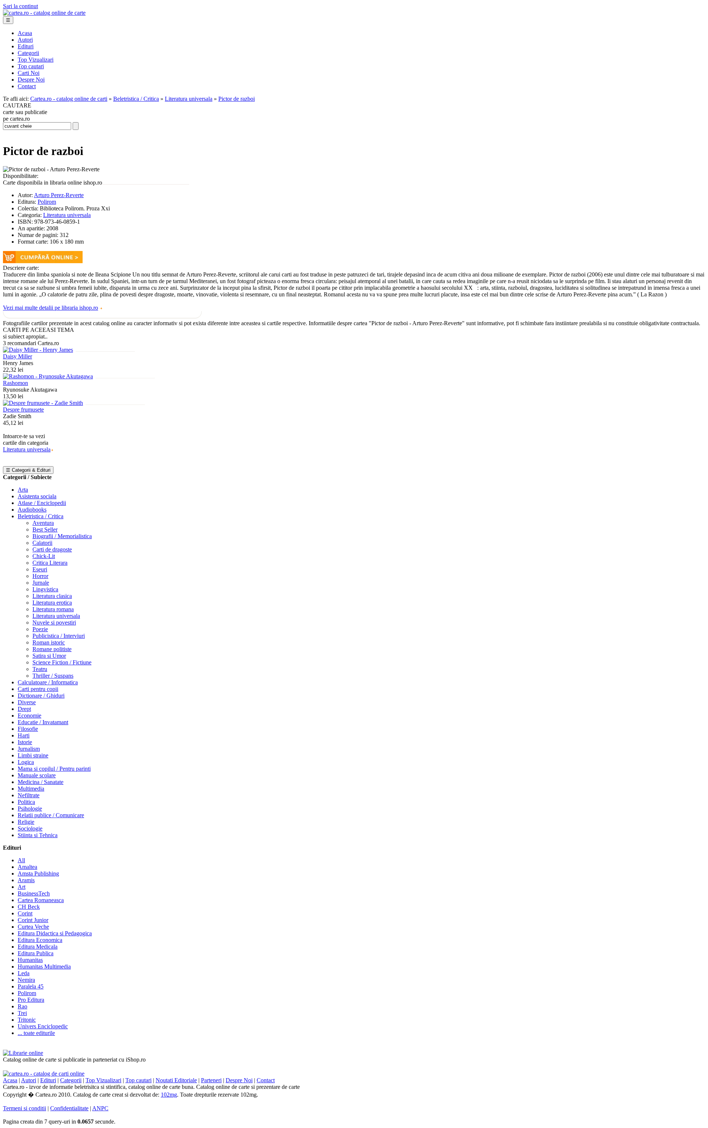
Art (21, 887)
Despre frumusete (23, 409)
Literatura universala (188, 99)
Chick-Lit (43, 556)
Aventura (43, 523)
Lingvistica (45, 589)
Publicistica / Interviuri (58, 636)
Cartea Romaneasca (41, 900)
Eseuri (39, 569)
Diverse (27, 702)
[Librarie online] (23, 1053)
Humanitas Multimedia (44, 966)
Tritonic (27, 1020)
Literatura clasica (52, 596)
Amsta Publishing (38, 873)
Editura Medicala (38, 946)
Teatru (39, 669)
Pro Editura (31, 1000)
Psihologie (30, 808)
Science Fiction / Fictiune (61, 662)
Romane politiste (52, 649)
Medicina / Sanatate (40, 782)
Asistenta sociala (37, 496)
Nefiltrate (28, 795)
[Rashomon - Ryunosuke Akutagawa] (48, 376)
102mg (169, 1094)
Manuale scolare (37, 775)
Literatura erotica (52, 602)
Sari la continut (20, 6)
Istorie (25, 742)
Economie (29, 715)
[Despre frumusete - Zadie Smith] (43, 403)
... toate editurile (36, 1033)
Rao (22, 1006)
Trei (22, 1013)
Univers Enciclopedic (43, 1026)
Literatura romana (53, 609)
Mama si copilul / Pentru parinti (54, 769)
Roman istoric (48, 642)
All (21, 860)
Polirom (47, 202)
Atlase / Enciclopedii (42, 503)
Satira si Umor (49, 656)
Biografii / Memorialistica (62, 536)
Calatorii (42, 543)
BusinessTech (34, 893)
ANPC (100, 1108)
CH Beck (29, 907)
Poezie (40, 629)
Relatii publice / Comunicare (51, 815)
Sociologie (30, 828)
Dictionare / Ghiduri (41, 695)
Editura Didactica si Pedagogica (55, 933)
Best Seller (45, 529)
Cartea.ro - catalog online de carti (68, 99)
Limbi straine (33, 755)
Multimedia (31, 788)
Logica (26, 762)
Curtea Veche (33, 927)
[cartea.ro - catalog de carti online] (43, 1073)
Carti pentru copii (38, 689)
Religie (26, 822)
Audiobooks (32, 509)
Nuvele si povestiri (54, 622)
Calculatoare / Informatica (48, 682)
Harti (24, 735)
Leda (24, 973)
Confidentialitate (69, 1108)
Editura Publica (35, 953)
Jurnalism (29, 749)
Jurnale (40, 583)
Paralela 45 (31, 986)
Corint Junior (33, 920)
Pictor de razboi (236, 99)
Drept (24, 709)
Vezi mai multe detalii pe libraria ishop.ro (50, 308)
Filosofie (28, 729)
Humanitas (30, 960)
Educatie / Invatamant (43, 722)
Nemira (26, 980)
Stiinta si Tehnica (38, 835)
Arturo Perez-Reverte (59, 195)
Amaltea (27, 867)
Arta (23, 489)
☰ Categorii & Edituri (28, 470)
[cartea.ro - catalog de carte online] (44, 13)
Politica (26, 802)
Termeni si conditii (24, 1108)
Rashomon (15, 383)
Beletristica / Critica (136, 99)
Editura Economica (40, 940)
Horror (40, 576)
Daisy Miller (17, 356)
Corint (25, 913)
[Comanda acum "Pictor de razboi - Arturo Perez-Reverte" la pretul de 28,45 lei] (43, 261)
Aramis (26, 880)
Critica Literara (49, 563)
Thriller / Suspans (52, 676)
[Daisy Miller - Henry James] (38, 350)
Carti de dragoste (52, 549)
